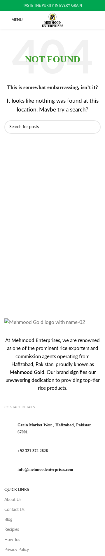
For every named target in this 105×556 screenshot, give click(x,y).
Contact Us (14, 510)
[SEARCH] (94, 127)
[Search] (99, 20)
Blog (8, 520)
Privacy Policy (16, 550)
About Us (12, 500)
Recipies (11, 530)
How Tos (12, 540)
